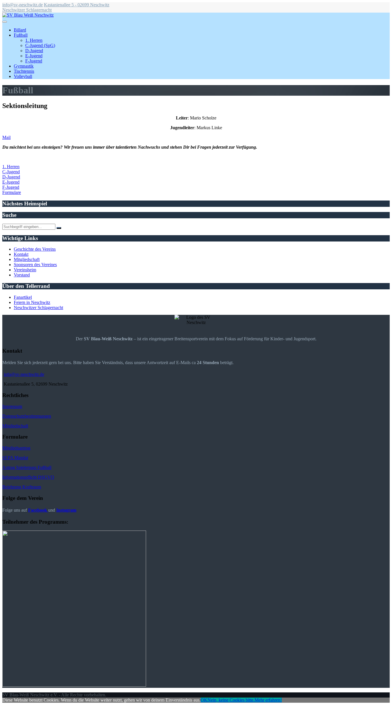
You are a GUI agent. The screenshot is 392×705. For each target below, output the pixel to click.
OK (204, 700)
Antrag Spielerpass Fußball (26, 467)
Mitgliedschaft (27, 259)
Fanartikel (23, 297)
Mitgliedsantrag (16, 447)
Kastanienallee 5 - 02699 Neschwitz (76, 4)
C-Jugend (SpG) (40, 45)
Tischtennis (24, 71)
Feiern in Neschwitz (32, 302)
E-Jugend (33, 55)
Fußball (21, 35)
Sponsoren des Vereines (35, 264)
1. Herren (33, 40)
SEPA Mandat (15, 457)
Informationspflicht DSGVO (28, 477)
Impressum (12, 406)
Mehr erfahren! (268, 700)
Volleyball (23, 76)
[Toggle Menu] (4, 22)
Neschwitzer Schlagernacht (27, 9)
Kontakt (21, 254)
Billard (20, 30)
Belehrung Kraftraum (21, 486)
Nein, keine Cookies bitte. (231, 700)
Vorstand (22, 274)
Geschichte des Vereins (35, 249)
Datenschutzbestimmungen (26, 416)
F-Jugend (33, 60)
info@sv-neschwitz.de (22, 4)
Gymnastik (24, 66)
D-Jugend (34, 50)
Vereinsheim (25, 269)
